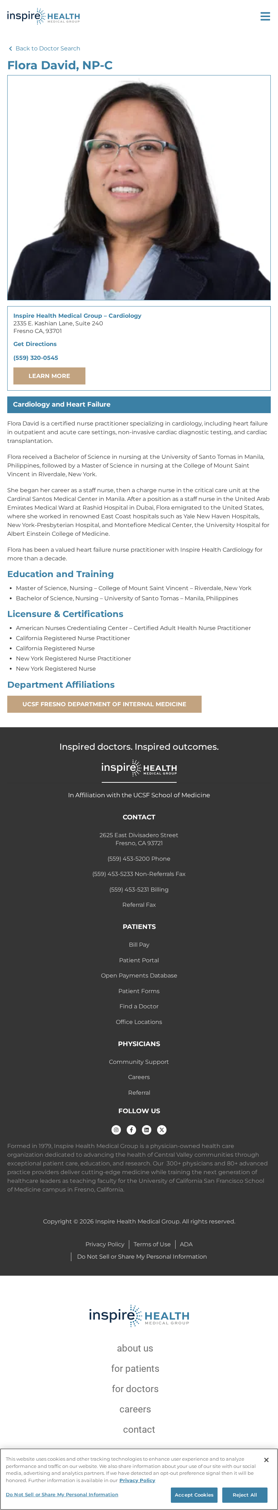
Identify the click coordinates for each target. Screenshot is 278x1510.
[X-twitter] (162, 1130)
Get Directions (35, 344)
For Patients (135, 1368)
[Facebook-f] (131, 1130)
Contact (139, 1429)
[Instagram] (116, 1130)
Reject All (245, 1495)
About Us (135, 1348)
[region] (139, 1479)
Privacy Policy (137, 1480)
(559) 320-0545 (35, 357)
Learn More (49, 376)
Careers (135, 1409)
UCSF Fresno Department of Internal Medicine (104, 704)
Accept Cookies (194, 1495)
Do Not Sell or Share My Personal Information (62, 1494)
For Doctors (135, 1388)
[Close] (266, 1460)
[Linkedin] (146, 1130)
